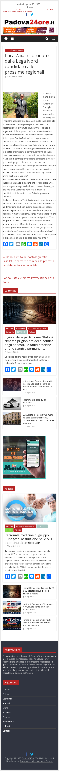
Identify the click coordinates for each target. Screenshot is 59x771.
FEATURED (21, 332)
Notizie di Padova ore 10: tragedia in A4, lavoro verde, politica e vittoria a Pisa (38, 607)
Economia (7, 698)
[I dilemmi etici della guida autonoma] (12, 398)
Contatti (6, 730)
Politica (32, 332)
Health (8, 530)
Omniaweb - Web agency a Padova (36, 761)
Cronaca (6, 689)
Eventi (5, 708)
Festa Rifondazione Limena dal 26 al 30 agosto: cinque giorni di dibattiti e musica (38, 591)
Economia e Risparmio (37, 328)
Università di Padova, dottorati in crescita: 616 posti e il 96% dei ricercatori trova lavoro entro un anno (38, 385)
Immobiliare (8, 721)
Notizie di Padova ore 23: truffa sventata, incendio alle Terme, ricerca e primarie (37, 623)
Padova (6, 717)
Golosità (6, 726)
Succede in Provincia (14, 50)
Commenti (20, 328)
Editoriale (10, 332)
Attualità (9, 328)
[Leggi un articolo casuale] (53, 39)
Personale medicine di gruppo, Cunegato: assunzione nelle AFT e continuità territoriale (28, 539)
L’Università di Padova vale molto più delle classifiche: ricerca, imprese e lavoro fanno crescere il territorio (38, 419)
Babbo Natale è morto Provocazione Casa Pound (28, 280)
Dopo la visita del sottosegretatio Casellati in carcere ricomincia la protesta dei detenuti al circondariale (28, 261)
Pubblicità (7, 712)
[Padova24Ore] (6, 39)
